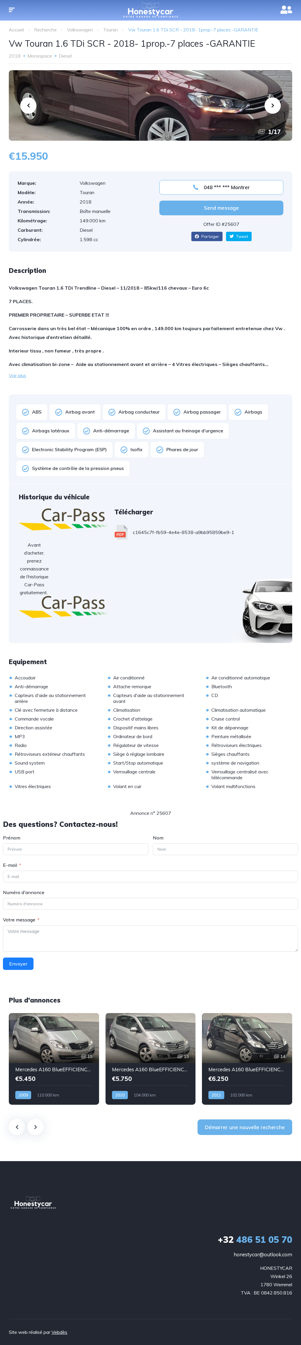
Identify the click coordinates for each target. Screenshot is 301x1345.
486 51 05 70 (255, 1239)
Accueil (16, 30)
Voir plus (17, 375)
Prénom (11, 838)
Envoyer (18, 964)
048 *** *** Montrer (226, 187)
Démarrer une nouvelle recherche (245, 1127)
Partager (209, 236)
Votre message (19, 920)
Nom (158, 838)
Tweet (241, 236)
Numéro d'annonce (23, 892)
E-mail (10, 865)
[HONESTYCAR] (33, 1202)
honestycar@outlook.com (263, 1254)
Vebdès (59, 1332)
